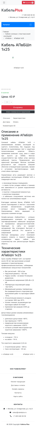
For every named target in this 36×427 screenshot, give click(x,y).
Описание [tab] (6, 118)
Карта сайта (18, 396)
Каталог (6, 24)
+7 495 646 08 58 (28, 15)
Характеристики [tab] (19, 118)
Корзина (29, 3)
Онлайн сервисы (18, 389)
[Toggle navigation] (4, 2)
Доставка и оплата (18, 385)
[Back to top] (32, 418)
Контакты (18, 393)
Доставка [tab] (6, 122)
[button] (18, 111)
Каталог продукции (18, 382)
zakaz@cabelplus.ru (19, 412)
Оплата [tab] (15, 122)
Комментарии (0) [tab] (9, 126)
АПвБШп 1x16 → (29, 354)
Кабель (12, 10)
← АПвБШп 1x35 (7, 354)
